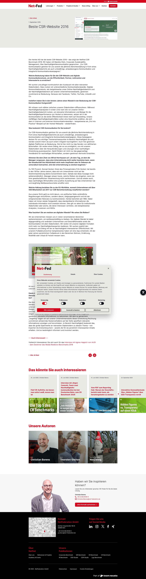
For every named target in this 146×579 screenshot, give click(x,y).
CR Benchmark (105, 555)
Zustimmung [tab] (48, 274)
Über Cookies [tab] (98, 274)
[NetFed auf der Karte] (42, 527)
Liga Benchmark (97, 557)
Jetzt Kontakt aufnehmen (86, 504)
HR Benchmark (93, 555)
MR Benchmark (81, 555)
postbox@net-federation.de (67, 533)
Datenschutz (63, 569)
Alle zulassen (49, 310)
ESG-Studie (74, 557)
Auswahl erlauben (73, 310)
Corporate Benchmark (66, 555)
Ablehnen (97, 310)
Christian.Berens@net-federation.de (88, 499)
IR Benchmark (63, 557)
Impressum (73, 569)
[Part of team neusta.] (73, 1)
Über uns (31, 555)
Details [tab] (73, 274)
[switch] (63, 303)
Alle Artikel (33, 18)
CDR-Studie (85, 557)
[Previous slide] (27, 261)
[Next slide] (97, 261)
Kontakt (113, 6)
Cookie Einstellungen (86, 569)
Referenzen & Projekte (44, 555)
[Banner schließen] (108, 268)
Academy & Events (35, 557)
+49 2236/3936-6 (83, 497)
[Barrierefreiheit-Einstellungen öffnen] (143, 292)
